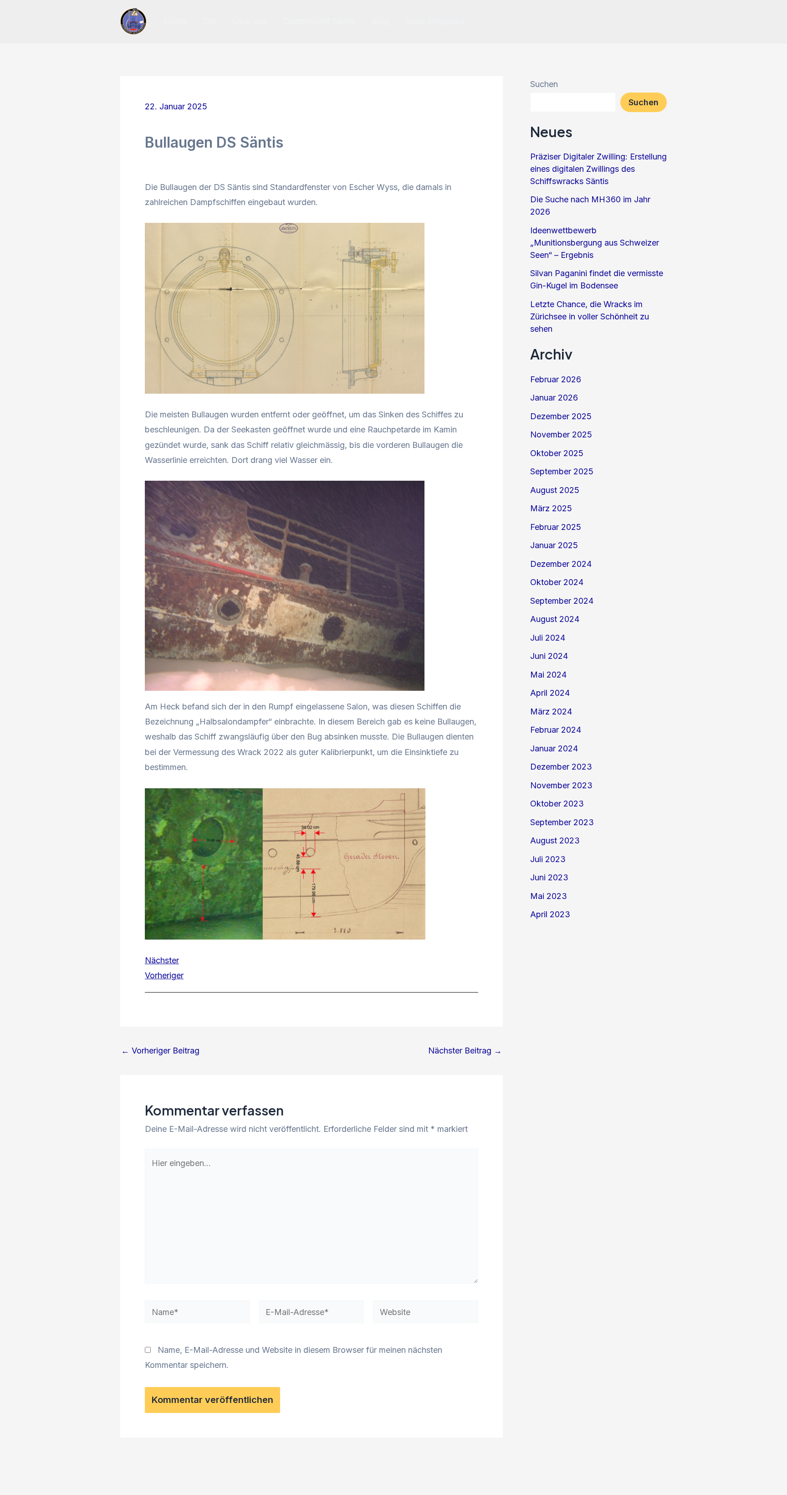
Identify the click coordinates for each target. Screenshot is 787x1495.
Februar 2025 (555, 527)
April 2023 (550, 914)
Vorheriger (164, 975)
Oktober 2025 (556, 453)
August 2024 (554, 619)
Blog (380, 21)
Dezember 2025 (561, 416)
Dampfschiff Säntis (319, 21)
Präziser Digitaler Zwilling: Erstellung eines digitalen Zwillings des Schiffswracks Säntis (598, 169)
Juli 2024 (547, 637)
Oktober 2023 (557, 803)
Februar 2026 (555, 379)
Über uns (250, 21)
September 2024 (561, 601)
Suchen (544, 84)
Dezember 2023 (561, 766)
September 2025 (561, 471)
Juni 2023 (549, 877)
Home (175, 21)
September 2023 (562, 822)
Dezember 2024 (561, 564)
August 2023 (555, 840)
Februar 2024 (555, 730)
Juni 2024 (549, 656)
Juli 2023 (548, 859)
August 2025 (554, 490)
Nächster (162, 960)
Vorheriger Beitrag (160, 1051)
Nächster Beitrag (465, 1051)
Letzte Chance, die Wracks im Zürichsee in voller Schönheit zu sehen (589, 316)
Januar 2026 (554, 397)
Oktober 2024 (556, 582)
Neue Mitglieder (435, 21)
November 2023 (561, 785)
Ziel (209, 21)
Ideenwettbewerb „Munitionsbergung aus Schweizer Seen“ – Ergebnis (594, 243)
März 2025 (551, 508)
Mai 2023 (548, 896)
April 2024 (550, 693)
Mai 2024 (548, 674)
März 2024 (551, 711)
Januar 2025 (554, 545)
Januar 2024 (554, 748)
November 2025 (561, 434)
